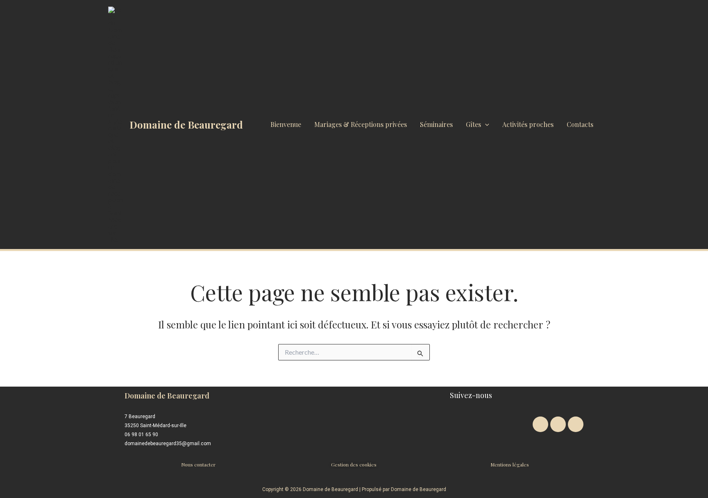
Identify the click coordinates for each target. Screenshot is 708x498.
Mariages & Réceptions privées (360, 124)
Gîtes (473, 124)
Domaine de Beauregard (186, 124)
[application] (485, 124)
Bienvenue (285, 124)
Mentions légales (509, 464)
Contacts (580, 124)
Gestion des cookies (354, 464)
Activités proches (528, 124)
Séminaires (436, 124)
